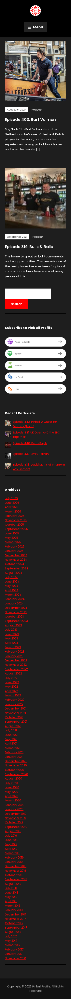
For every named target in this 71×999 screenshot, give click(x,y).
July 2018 (11, 888)
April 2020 (11, 796)
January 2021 (13, 757)
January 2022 (14, 704)
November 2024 (16, 560)
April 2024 (11, 590)
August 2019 (13, 831)
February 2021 (14, 752)
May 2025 (11, 538)
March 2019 (12, 853)
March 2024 (13, 595)
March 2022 (13, 695)
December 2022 (16, 660)
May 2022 (11, 687)
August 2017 (13, 932)
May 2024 (11, 586)
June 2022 (12, 682)
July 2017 (11, 936)
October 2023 (14, 617)
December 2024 (16, 555)
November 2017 (15, 919)
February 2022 (14, 700)
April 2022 (11, 691)
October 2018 (14, 875)
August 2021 (13, 726)
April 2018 (11, 901)
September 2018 (16, 879)
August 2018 (13, 884)
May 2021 (11, 739)
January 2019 (14, 862)
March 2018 (12, 906)
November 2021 (15, 713)
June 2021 (11, 735)
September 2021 (16, 722)
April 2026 (11, 507)
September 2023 (16, 621)
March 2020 (13, 800)
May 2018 (11, 897)
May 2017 (11, 941)
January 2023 (14, 656)
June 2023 (12, 634)
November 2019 (15, 818)
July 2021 (11, 730)
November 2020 (16, 765)
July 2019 (11, 836)
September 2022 (16, 669)
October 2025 (14, 525)
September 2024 (16, 568)
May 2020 (11, 792)
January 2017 (14, 954)
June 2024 (12, 582)
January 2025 (14, 551)
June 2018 (11, 893)
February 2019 (14, 858)
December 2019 (15, 814)
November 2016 (15, 958)
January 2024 (14, 603)
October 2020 (14, 770)
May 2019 (11, 844)
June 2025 (12, 533)
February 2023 (14, 652)
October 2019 (14, 822)
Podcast (37, 109)
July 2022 (11, 678)
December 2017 (15, 914)
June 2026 (12, 503)
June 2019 (11, 840)
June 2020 (12, 787)
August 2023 (13, 625)
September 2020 (16, 774)
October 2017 (14, 923)
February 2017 (14, 949)
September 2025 (16, 529)
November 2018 (15, 871)
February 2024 (15, 599)
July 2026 (11, 498)
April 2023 (11, 643)
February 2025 (14, 547)
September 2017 (16, 928)
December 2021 (15, 708)
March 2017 (12, 945)
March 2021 (12, 748)
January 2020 (14, 809)
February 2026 (14, 516)
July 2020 (11, 783)
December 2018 (15, 866)
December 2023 (16, 608)
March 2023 (13, 647)
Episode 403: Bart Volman (30, 119)
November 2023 (16, 612)
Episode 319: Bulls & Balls (29, 246)
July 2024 (11, 577)
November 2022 (16, 665)
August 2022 (13, 673)
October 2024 (14, 564)
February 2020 (14, 805)
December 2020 (16, 761)
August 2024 (13, 573)
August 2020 (13, 778)
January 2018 (14, 910)
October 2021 (14, 717)
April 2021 (11, 743)
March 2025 (13, 542)
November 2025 (16, 520)
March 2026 (13, 511)
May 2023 (11, 638)
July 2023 (11, 630)
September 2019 (16, 827)
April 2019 (11, 849)
